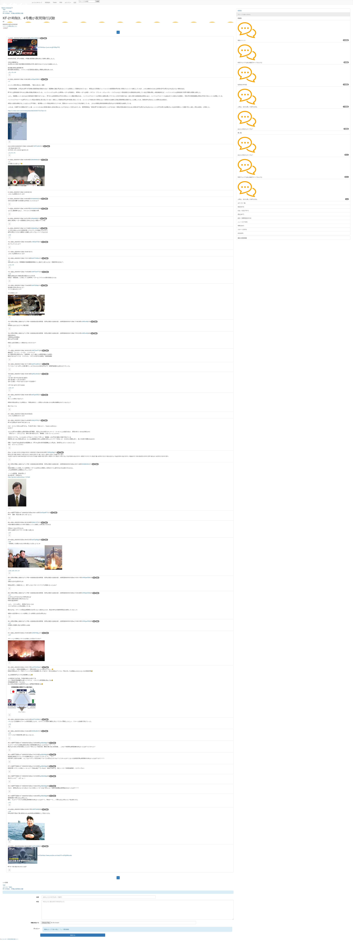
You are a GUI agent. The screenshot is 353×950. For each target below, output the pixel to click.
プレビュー (36, 928)
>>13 (9, 265)
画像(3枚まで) (35, 923)
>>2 (9, 72)
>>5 (11, 153)
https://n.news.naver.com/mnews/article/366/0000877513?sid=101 (27, 111)
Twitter (55, 2)
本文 (37, 901)
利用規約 (47, 2)
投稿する (72, 935)
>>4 (9, 153)
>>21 (12, 388)
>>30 (15, 570)
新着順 (240, 10)
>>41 (9, 802)
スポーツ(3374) (242, 229)
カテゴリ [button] (67, 2)
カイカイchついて (37, 2)
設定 (75, 2)
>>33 (9, 235)
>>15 (13, 153)
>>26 (9, 542)
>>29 (12, 570)
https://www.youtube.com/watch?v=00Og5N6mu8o (57, 855)
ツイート (5, 26)
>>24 (14, 72)
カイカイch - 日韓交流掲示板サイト (9, 939)
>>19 (12, 265)
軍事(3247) (241, 226)
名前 (37, 897)
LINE (9, 26)
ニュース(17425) (242, 222)
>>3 (9, 162)
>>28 (9, 570)
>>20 (9, 388)
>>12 (11, 72)
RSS (60, 2)
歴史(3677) (241, 214)
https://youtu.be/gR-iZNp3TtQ (51, 47)
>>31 (18, 570)
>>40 (9, 811)
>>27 (9, 533)
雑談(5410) (241, 207)
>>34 (9, 724)
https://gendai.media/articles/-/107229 (19, 477)
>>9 (9, 721)
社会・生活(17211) (243, 210)
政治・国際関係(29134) (244, 218)
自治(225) (240, 233)
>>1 (9, 81)
